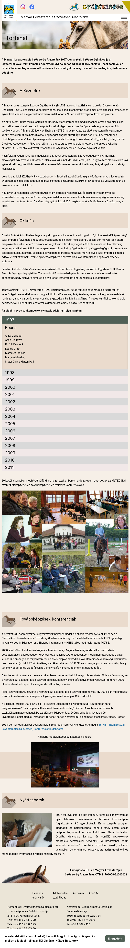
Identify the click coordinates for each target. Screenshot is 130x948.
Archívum (78, 893)
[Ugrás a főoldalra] (9, 10)
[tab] (65, 320)
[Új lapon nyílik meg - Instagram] (22, 6)
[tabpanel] (65, 346)
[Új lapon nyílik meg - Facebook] (31, 6)
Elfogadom (115, 938)
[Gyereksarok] (98, 7)
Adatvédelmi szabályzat (60, 895)
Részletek (71, 940)
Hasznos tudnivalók (38, 895)
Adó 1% (93, 893)
